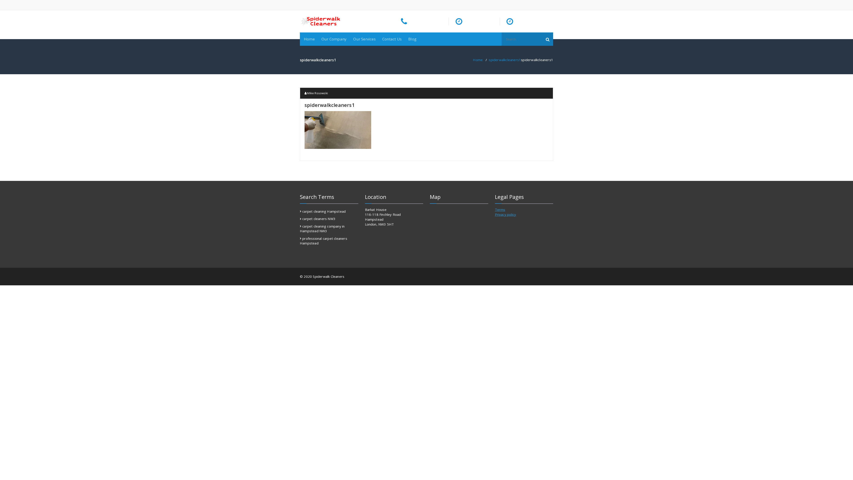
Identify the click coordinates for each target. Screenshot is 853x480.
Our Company (334, 39)
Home (309, 39)
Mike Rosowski (317, 93)
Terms (500, 209)
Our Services (364, 39)
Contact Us (392, 39)
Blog (412, 39)
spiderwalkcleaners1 (505, 60)
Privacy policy (505, 214)
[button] (547, 39)
